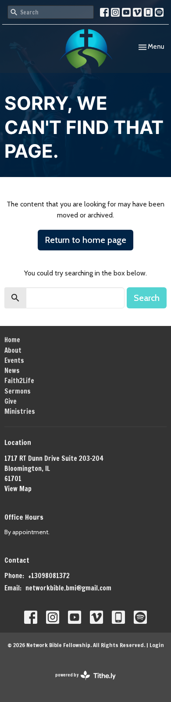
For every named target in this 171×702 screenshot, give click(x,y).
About (12, 350)
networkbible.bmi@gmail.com (68, 588)
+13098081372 (49, 575)
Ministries (19, 411)
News (12, 370)
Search (147, 298)
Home (12, 339)
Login (157, 645)
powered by (81, 682)
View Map (18, 488)
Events (14, 360)
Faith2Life (19, 380)
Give (10, 401)
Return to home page (85, 240)
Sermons (17, 391)
